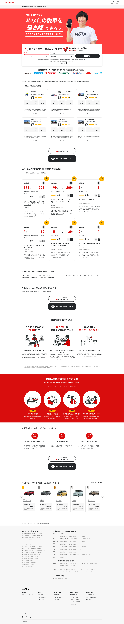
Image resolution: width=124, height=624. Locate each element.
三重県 (74, 544)
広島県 (65, 549)
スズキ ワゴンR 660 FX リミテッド (89, 244)
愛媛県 (61, 552)
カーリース (56, 599)
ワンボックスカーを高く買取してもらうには (30, 556)
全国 (34, 523)
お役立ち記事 (73, 604)
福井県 (83, 541)
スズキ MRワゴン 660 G (86, 199)
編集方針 (97, 611)
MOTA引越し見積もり (91, 597)
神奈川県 (66, 538)
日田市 (39, 275)
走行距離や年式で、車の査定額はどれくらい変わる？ (32, 542)
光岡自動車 (62, 565)
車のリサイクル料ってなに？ (27, 560)
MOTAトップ (24, 523)
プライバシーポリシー (66, 611)
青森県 (61, 536)
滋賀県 (74, 546)
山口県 (79, 549)
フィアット (95, 571)
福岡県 (23, 291)
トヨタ (61, 563)
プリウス (42, 501)
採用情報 (35, 611)
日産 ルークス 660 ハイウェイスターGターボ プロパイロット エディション (34, 203)
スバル (83, 563)
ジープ (68, 571)
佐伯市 (44, 275)
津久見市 (56, 275)
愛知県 (61, 544)
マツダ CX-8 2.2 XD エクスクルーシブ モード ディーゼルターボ (61, 201)
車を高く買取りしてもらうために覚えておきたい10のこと (33, 535)
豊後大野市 (86, 275)
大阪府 (61, 546)
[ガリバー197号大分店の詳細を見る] (35, 130)
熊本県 (35, 291)
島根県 (74, 549)
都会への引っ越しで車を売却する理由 (29, 562)
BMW (82, 569)
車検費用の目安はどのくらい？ (28, 564)
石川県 (79, 541)
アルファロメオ (88, 571)
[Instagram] (31, 617)
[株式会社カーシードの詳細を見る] (35, 102)
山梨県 (61, 541)
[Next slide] (102, 497)
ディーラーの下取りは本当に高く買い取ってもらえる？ (32, 541)
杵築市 (74, 275)
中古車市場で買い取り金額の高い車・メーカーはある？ (32, 539)
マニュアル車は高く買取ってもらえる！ (29, 544)
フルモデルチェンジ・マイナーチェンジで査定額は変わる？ (33, 550)
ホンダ (74, 563)
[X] (27, 617)
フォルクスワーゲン (74, 569)
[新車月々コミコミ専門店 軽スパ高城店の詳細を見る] (62, 102)
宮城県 (74, 536)
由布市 (92, 275)
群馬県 (80, 538)
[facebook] (23, 617)
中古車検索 (56, 595)
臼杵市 (50, 275)
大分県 (39, 291)
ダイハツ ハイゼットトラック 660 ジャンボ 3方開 (60, 244)
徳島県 (74, 552)
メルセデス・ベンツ (64, 569)
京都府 (70, 546)
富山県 (74, 541)
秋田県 (70, 536)
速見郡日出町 (34, 277)
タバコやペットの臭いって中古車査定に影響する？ (32, 548)
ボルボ (76, 571)
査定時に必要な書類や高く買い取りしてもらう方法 (32, 533)
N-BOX (74, 501)
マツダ (79, 563)
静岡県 (65, 544)
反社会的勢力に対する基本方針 (80, 611)
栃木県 (84, 538)
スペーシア (58, 501)
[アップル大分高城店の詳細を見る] (89, 130)
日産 (71, 563)
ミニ (73, 571)
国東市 (98, 275)
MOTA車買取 (30, 523)
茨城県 (88, 538)
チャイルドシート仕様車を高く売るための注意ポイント (32, 546)
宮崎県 (44, 291)
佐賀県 (27, 291)
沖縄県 (61, 557)
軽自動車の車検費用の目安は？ (28, 566)
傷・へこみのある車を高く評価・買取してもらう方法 (32, 552)
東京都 (61, 538)
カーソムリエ (89, 599)
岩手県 (65, 536)
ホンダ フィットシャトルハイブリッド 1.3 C (34, 246)
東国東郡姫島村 (25, 277)
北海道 (61, 533)
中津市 (34, 275)
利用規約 (48, 611)
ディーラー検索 (57, 597)
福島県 (83, 536)
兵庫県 (65, 546)
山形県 (79, 536)
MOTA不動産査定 (90, 595)
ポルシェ (92, 569)
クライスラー (63, 571)
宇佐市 (80, 275)
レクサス (66, 563)
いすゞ (67, 565)
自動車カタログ (73, 595)
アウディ (86, 569)
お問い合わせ (42, 611)
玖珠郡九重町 (43, 277)
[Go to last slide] (21, 497)
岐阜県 (70, 544)
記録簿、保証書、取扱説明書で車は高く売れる (31, 537)
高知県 (70, 552)
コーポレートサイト (26, 611)
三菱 (87, 563)
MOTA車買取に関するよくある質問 (60, 578)
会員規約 (91, 611)
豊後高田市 (68, 275)
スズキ (91, 563)
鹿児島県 (49, 291)
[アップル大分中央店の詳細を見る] (89, 102)
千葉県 (71, 538)
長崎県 (31, 291)
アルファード (91, 501)
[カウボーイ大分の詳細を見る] (62, 130)
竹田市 (62, 275)
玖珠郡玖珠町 (51, 277)
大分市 (23, 275)
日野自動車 (73, 565)
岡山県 (61, 549)
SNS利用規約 (56, 611)
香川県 (65, 552)
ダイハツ (96, 563)
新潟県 (70, 541)
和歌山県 (84, 546)
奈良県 (79, 546)
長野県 (65, 541)
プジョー (82, 571)
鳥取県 (70, 549)
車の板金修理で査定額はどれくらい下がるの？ (31, 554)
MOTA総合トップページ (27, 595)
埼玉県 (75, 538)
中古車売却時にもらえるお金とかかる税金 (30, 558)
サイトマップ (24, 613)
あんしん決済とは (61, 63)
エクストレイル (27, 501)
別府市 (28, 275)
